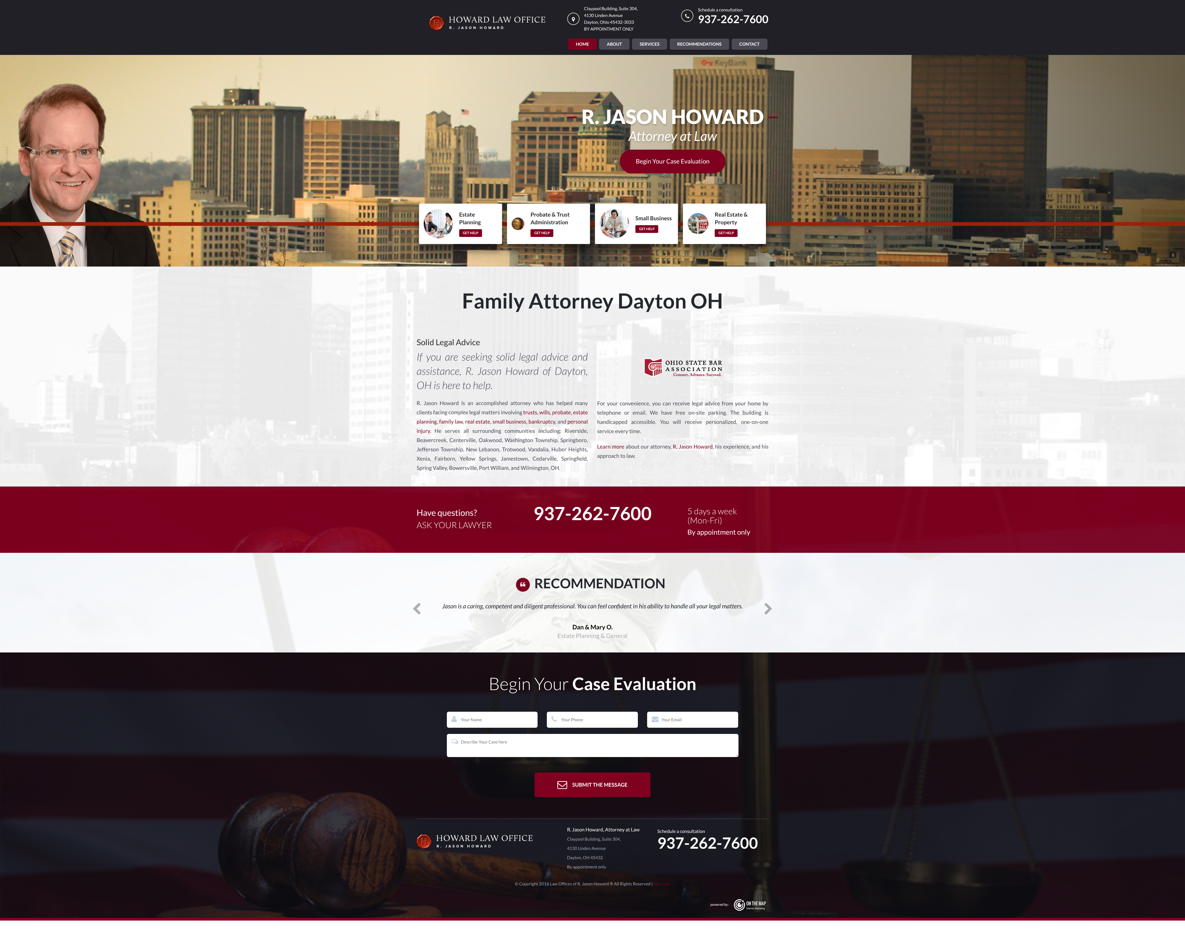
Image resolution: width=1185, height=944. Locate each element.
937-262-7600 (733, 19)
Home (582, 44)
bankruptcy (542, 421)
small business (509, 421)
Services (649, 44)
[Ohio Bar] (683, 367)
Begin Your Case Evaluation (672, 161)
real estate (477, 421)
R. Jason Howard (693, 446)
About (614, 44)
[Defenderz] (487, 865)
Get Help (470, 233)
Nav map (662, 907)
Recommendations (699, 44)
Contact (749, 44)
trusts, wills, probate (547, 412)
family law (451, 421)
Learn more (610, 446)
